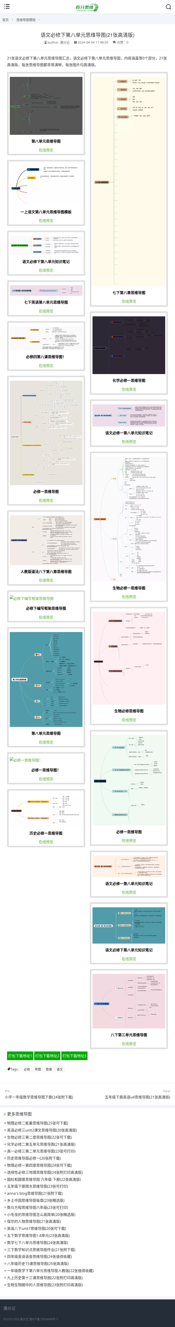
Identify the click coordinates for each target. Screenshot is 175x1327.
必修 (27, 1069)
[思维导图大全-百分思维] (87, 10)
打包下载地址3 (74, 1055)
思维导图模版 (26, 20)
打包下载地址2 (47, 1055)
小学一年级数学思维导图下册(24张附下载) (39, 1097)
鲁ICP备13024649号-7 (43, 1319)
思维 (49, 1069)
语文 (60, 1069)
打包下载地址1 (20, 1055)
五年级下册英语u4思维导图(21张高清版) (137, 1097)
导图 (38, 1069)
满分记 (24, 1319)
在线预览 (46, 150)
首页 (5, 20)
